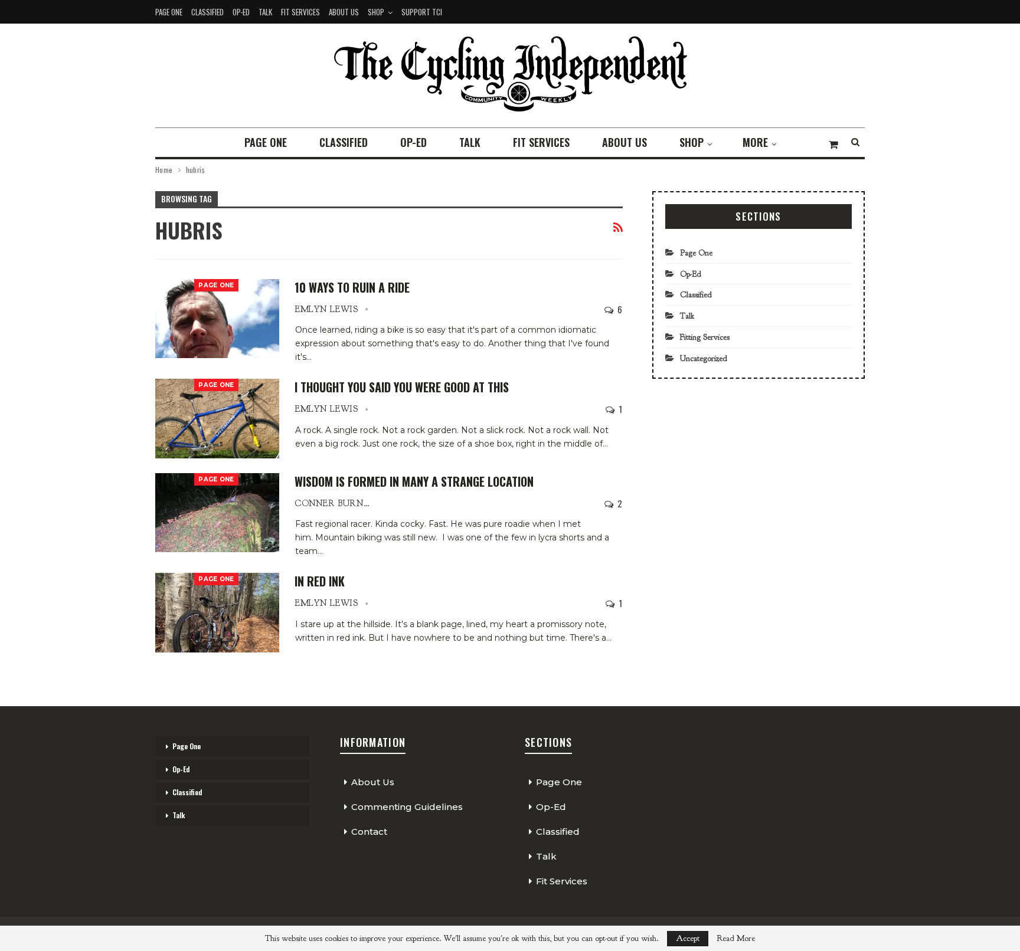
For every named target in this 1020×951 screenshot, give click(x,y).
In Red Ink (320, 581)
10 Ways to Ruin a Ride (352, 287)
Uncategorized (703, 358)
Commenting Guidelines (407, 806)
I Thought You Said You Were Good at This (402, 387)
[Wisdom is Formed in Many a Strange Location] (217, 512)
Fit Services (300, 12)
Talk (265, 12)
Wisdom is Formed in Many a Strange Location (414, 481)
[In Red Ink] (217, 612)
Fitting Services (705, 337)
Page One (168, 12)
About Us (344, 12)
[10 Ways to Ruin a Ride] (217, 318)
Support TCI (421, 12)
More (755, 142)
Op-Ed (241, 12)
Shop (376, 12)
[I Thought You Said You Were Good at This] (217, 418)
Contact (369, 831)
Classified (207, 12)
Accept (687, 938)
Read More (736, 938)
